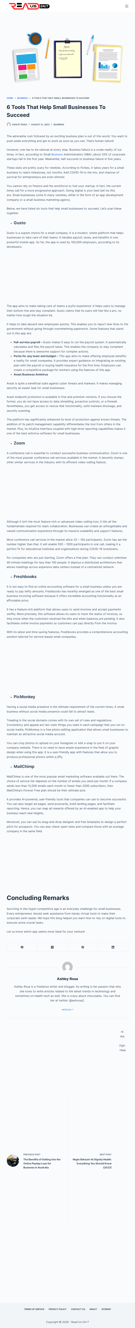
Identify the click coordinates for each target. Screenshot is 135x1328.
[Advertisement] (67, 274)
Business (59, 124)
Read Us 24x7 (80, 1322)
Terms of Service (34, 1309)
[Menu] (126, 6)
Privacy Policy (58, 1309)
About (93, 1309)
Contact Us (78, 1309)
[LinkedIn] (113, 947)
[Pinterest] (83, 947)
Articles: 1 (67, 1009)
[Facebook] (22, 947)
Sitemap (106, 1309)
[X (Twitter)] (52, 947)
